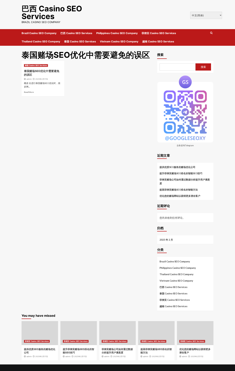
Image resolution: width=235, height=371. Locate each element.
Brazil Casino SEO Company (39, 33)
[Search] (211, 33)
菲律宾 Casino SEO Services (159, 33)
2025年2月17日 (41, 79)
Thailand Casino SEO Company (41, 41)
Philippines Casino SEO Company (117, 33)
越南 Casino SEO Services (158, 41)
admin (29, 79)
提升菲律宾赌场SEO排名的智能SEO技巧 (181, 173)
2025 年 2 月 (166, 239)
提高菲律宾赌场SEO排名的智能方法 (179, 189)
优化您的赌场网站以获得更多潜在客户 (180, 195)
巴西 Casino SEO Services (52, 12)
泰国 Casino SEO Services (80, 41)
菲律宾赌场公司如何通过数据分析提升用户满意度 (185, 181)
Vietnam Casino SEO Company (119, 41)
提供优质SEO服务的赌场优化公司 (177, 167)
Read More (29, 92)
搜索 (160, 55)
